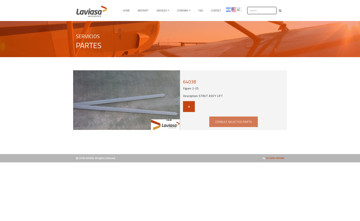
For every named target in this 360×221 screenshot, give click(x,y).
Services (161, 10)
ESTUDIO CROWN (275, 158)
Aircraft (143, 10)
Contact (216, 10)
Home (126, 10)
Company (182, 10)
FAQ (200, 10)
